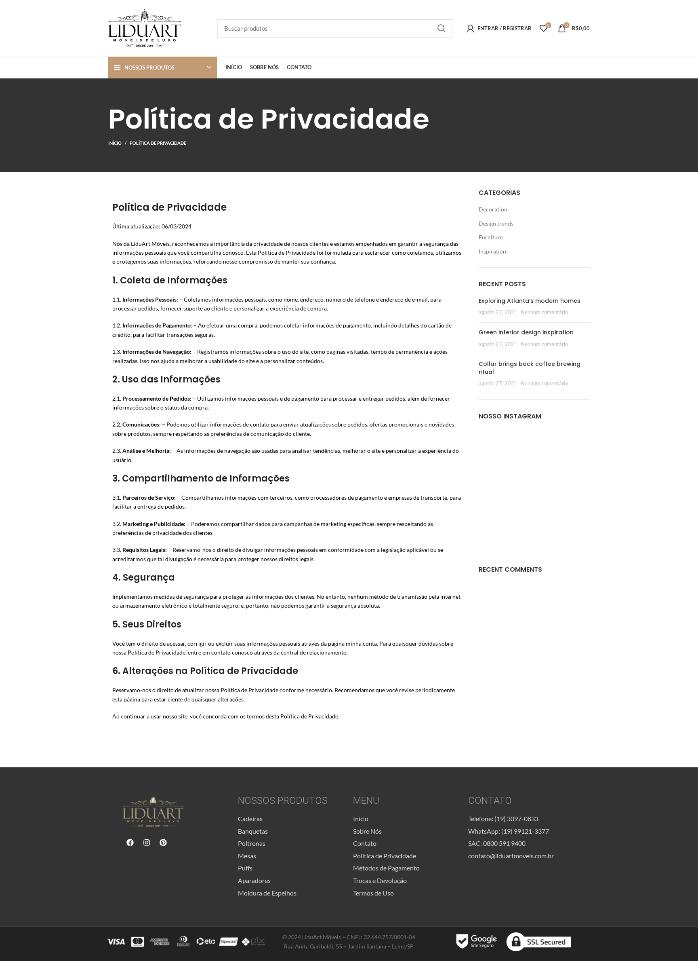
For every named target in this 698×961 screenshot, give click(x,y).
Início (115, 143)
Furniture (491, 237)
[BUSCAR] (441, 28)
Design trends (496, 223)
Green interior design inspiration (526, 332)
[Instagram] (146, 842)
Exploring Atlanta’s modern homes (529, 301)
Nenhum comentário (544, 312)
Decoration (493, 209)
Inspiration (492, 251)
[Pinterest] (163, 842)
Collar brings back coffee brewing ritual (529, 368)
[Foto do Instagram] (496, 447)
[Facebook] (130, 842)
